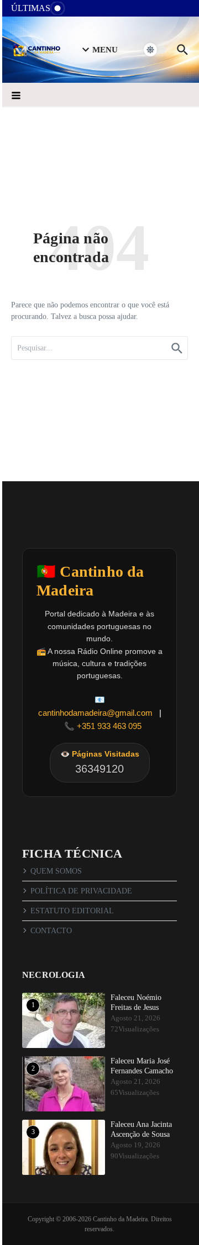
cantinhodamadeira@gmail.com (95, 712)
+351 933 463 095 (109, 726)
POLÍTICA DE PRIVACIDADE (81, 891)
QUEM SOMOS (56, 871)
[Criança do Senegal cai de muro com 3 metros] (81, 11)
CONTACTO (51, 931)
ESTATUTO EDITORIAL (72, 911)
